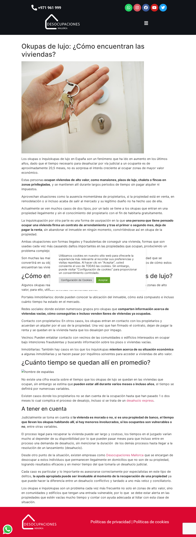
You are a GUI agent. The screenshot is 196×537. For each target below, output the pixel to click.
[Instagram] (137, 7)
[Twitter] (163, 7)
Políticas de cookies (151, 522)
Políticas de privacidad (111, 522)
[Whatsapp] (128, 7)
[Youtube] (154, 7)
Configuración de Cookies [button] (76, 280)
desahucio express (140, 400)
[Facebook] (146, 7)
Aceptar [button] (103, 280)
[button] (146, 23)
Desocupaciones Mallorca (125, 455)
